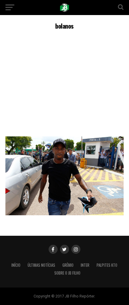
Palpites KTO (107, 265)
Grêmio (68, 265)
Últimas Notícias (41, 265)
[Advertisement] (64, 82)
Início (15, 265)
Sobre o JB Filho (67, 273)
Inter (85, 265)
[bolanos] (64, 213)
